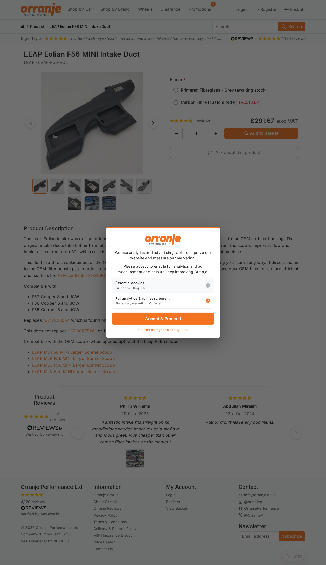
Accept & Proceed (163, 318)
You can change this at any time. (163, 330)
